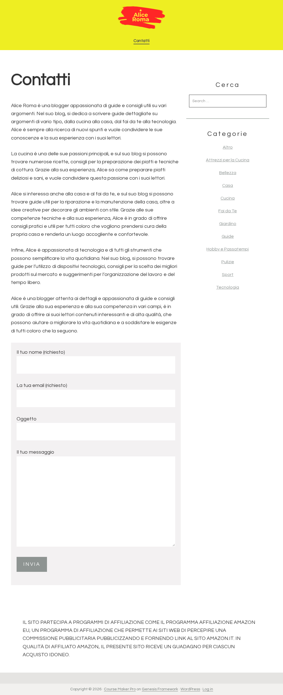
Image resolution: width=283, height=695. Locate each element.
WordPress (190, 689)
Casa (227, 185)
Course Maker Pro (120, 689)
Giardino (227, 223)
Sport (228, 274)
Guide (228, 236)
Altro (228, 147)
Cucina (228, 198)
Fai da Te (227, 211)
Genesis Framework (160, 689)
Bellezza (227, 172)
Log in (208, 689)
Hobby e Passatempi (227, 249)
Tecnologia (227, 287)
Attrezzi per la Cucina (227, 160)
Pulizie (227, 262)
